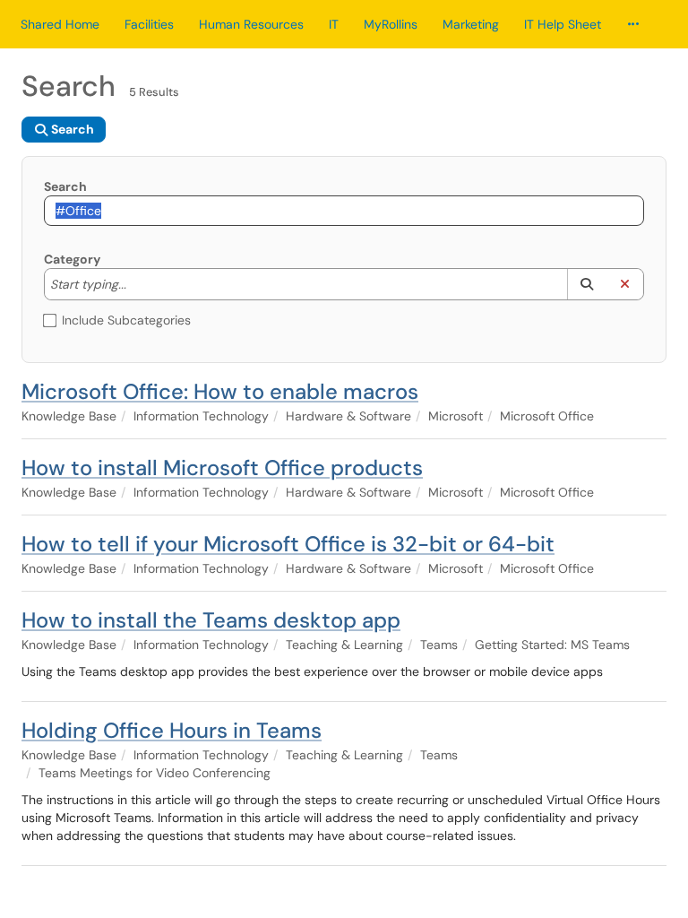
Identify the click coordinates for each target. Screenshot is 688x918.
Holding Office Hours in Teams (172, 730)
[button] (586, 284)
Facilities (149, 24)
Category (72, 259)
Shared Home (60, 24)
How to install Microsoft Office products (222, 467)
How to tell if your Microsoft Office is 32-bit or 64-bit (288, 544)
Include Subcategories (126, 320)
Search (65, 186)
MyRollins (390, 24)
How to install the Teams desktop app (211, 620)
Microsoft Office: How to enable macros (220, 391)
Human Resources (251, 24)
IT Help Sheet (562, 24)
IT (334, 24)
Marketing (471, 24)
